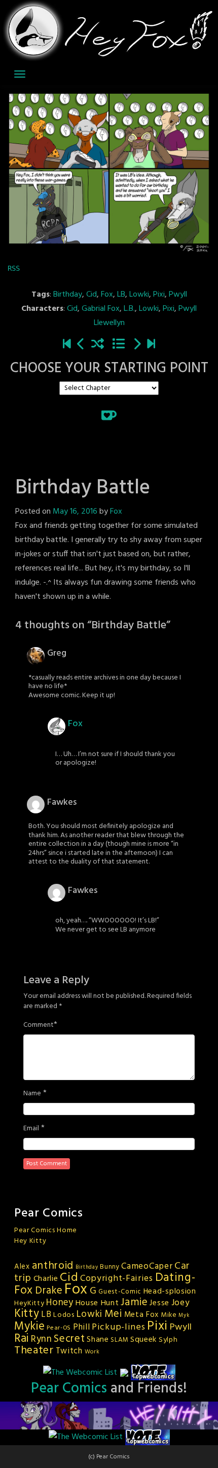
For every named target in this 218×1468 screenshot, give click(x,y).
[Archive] (118, 345)
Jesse (159, 1303)
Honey (60, 1302)
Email (31, 1129)
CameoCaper (146, 1266)
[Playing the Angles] (137, 345)
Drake (49, 1290)
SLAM (119, 1340)
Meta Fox (141, 1315)
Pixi (159, 294)
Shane (98, 1340)
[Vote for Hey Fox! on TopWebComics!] (153, 1372)
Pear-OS (59, 1328)
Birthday (67, 294)
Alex (22, 1267)
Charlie (45, 1278)
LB (121, 294)
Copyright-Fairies (116, 1278)
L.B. (129, 308)
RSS (14, 268)
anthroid (53, 1266)
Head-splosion (169, 1291)
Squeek (143, 1339)
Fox (107, 294)
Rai (21, 1339)
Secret (69, 1339)
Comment (38, 1025)
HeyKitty (29, 1303)
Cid (91, 294)
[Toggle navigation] (19, 74)
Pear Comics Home (45, 1230)
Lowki (139, 294)
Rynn (41, 1339)
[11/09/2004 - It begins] (67, 345)
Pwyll (178, 294)
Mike (169, 1315)
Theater (34, 1350)
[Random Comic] (97, 345)
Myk (183, 1315)
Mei (113, 1314)
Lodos (64, 1315)
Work (92, 1351)
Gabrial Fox (101, 308)
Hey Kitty (30, 1241)
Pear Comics (69, 1388)
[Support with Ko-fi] (109, 415)
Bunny (110, 1267)
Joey (180, 1303)
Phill (81, 1327)
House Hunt (97, 1303)
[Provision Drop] (81, 345)
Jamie (134, 1302)
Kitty (27, 1314)
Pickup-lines (118, 1327)
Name (32, 1094)
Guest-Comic (119, 1291)
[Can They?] (151, 345)
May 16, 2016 (75, 511)
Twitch (69, 1351)
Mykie (29, 1326)
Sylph (168, 1340)
